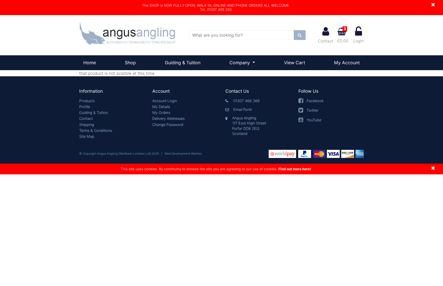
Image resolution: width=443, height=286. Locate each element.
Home (91, 62)
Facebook (315, 101)
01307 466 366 (246, 101)
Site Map (86, 136)
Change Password (167, 124)
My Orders (161, 112)
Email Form (242, 109)
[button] (112, 91)
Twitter (312, 110)
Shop (130, 62)
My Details (161, 106)
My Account (347, 62)
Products (87, 101)
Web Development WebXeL (184, 153)
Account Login (164, 101)
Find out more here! (294, 169)
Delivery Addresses (168, 118)
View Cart (294, 62)
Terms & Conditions (95, 130)
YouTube (314, 120)
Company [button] (240, 62)
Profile (84, 106)
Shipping (86, 124)
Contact (325, 41)
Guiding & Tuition (182, 62)
